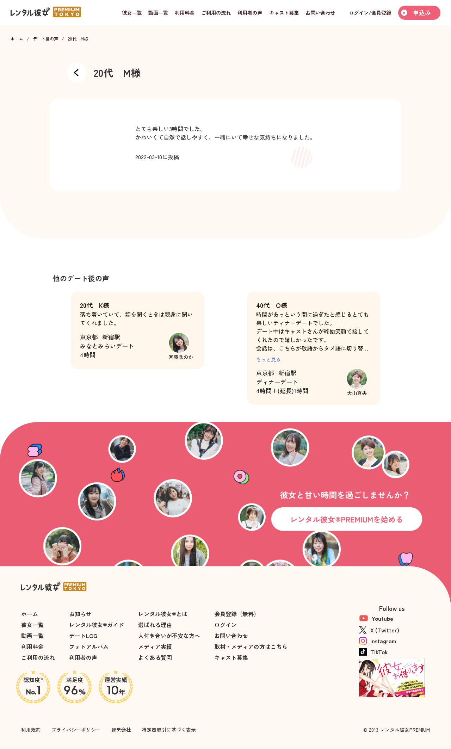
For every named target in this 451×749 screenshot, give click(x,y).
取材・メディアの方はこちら (251, 646)
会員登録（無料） (236, 613)
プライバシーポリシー (76, 729)
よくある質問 (155, 657)
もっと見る (268, 359)
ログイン (225, 624)
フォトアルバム (89, 646)
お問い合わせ (231, 635)
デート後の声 (45, 39)
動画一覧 (32, 635)
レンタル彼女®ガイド (96, 624)
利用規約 (31, 729)
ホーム (17, 39)
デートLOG (83, 635)
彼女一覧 (32, 624)
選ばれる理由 (155, 624)
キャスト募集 (231, 657)
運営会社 (121, 729)
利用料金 (32, 646)
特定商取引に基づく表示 (169, 729)
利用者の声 (83, 657)
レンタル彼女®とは (162, 613)
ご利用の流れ (38, 657)
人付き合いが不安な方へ (169, 635)
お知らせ (80, 613)
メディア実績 (155, 646)
